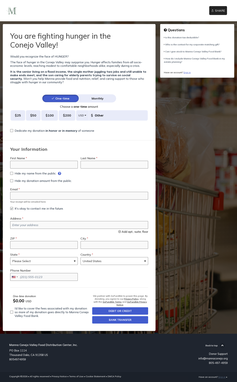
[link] (11, 11)
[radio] (62, 98)
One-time (62, 98)
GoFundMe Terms (112, 301)
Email (14, 189)
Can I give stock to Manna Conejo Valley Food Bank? (193, 51)
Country (86, 254)
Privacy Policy (131, 298)
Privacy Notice (59, 376)
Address (15, 218)
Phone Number (20, 270)
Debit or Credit (120, 311)
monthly (98, 98)
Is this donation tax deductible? (182, 37)
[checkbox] (52, 130)
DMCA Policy (114, 376)
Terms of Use (76, 376)
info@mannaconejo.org (213, 358)
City (83, 238)
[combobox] (14, 277)
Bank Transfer (120, 320)
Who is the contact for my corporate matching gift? (192, 44)
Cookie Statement (95, 376)
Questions (176, 30)
